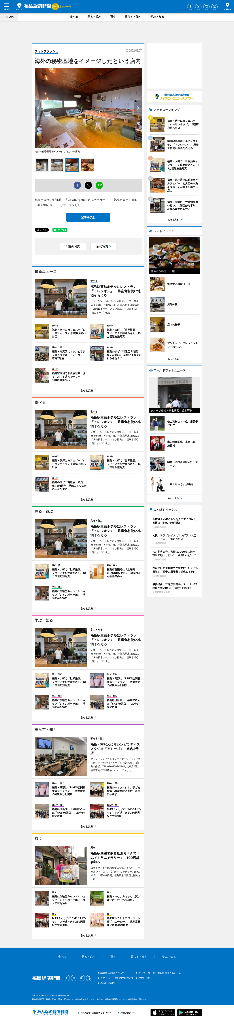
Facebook (190, 7)
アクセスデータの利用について (117, 977)
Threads (214, 7)
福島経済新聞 (33, 6)
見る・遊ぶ (94, 16)
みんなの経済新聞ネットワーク (50, 1012)
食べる (74, 16)
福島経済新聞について (112, 973)
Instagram (206, 7)
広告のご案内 (107, 982)
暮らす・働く (133, 16)
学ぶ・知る (157, 16)
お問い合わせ (145, 977)
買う (113, 16)
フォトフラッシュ (46, 51)
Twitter (198, 7)
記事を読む (88, 217)
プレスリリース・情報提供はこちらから (159, 973)
